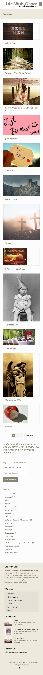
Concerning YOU (13, 400)
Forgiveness (9, 507)
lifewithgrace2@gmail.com (17, 652)
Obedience (9, 526)
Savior (7, 536)
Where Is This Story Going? (18, 73)
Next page (29, 435)
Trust (7, 549)
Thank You (10, 170)
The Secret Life (19, 638)
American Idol (11, 325)
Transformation (10, 546)
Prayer (7, 530)
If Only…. (9, 427)
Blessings (8, 497)
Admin (10, 610)
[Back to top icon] (39, 671)
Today (8, 243)
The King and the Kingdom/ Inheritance (18, 543)
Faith (7, 500)
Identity (8, 513)
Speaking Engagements (15, 607)
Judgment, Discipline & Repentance (17, 520)
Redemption (9, 533)
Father (7, 503)
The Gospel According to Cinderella (26, 629)
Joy (6, 517)
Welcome (11, 594)
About (10, 603)
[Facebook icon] (19, 668)
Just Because (11, 139)
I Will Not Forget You (15, 269)
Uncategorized (10, 552)
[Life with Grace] (21, 4)
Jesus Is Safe (11, 199)
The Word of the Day (15, 600)
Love (7, 523)
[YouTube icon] (23, 668)
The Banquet (11, 348)
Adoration (8, 494)
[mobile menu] (40, 4)
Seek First (8, 539)
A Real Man (10, 43)
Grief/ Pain (9, 510)
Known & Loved (13, 597)
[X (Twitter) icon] (21, 668)
